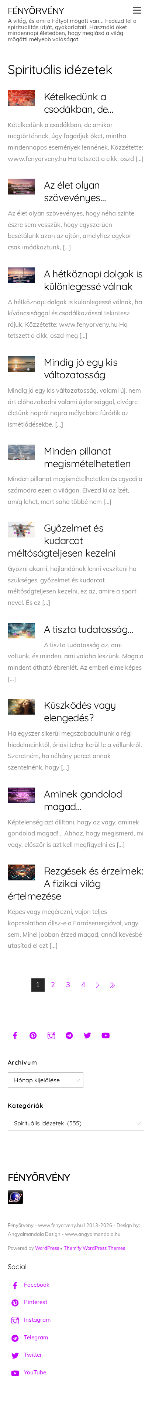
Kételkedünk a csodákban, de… (78, 102)
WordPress (47, 1248)
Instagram (37, 1319)
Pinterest (35, 1301)
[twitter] (87, 1034)
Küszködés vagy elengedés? (80, 711)
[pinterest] (33, 1034)
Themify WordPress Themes (94, 1248)
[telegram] (69, 1034)
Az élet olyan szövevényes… (75, 191)
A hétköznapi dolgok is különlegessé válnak (93, 279)
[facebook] (15, 1034)
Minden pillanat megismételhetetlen (87, 457)
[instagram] (51, 1034)
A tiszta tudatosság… (88, 629)
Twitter (32, 1354)
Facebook (36, 1284)
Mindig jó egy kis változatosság (81, 368)
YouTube (34, 1372)
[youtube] (105, 1034)
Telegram (35, 1337)
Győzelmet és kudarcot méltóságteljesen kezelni (61, 540)
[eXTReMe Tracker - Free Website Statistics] (15, 1202)
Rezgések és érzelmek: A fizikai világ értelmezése (76, 883)
